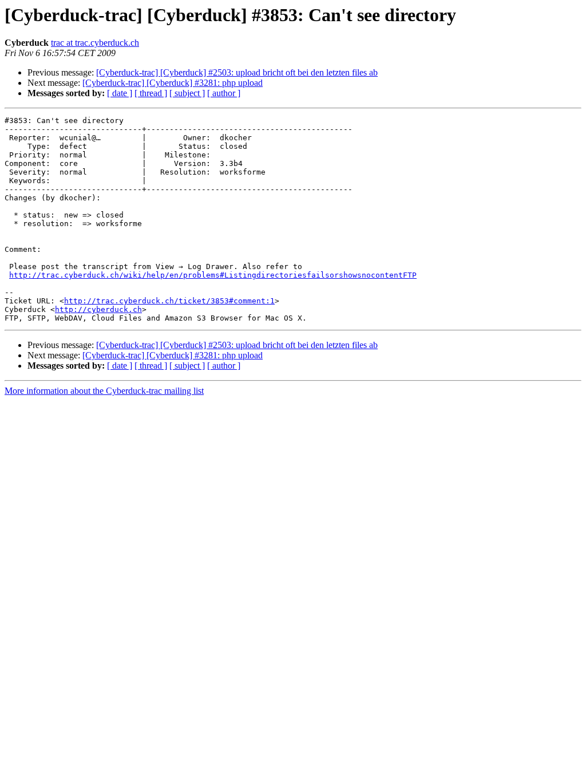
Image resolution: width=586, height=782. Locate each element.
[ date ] (119, 93)
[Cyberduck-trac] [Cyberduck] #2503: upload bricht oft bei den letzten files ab (237, 72)
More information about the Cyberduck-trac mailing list (104, 391)
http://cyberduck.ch (98, 309)
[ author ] (223, 93)
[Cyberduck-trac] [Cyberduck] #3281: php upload (172, 83)
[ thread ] (150, 93)
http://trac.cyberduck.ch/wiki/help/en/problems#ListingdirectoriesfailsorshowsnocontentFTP (213, 275)
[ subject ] (187, 93)
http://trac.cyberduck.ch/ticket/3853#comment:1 (169, 301)
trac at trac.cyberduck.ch (95, 43)
